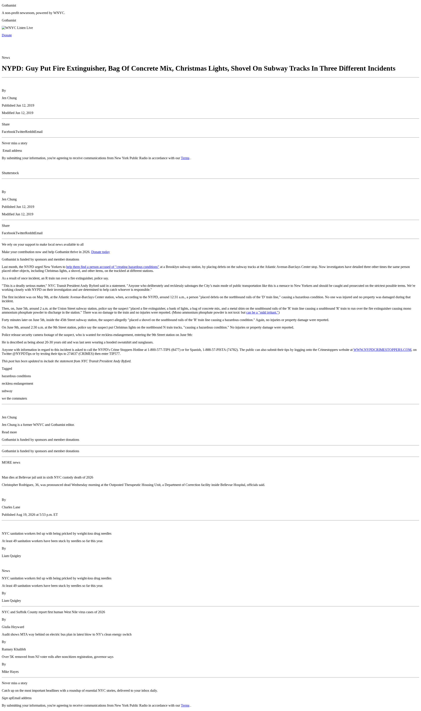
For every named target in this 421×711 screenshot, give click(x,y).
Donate (7, 35)
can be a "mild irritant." (262, 312)
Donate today (100, 252)
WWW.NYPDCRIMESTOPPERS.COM (382, 350)
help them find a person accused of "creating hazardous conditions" (112, 267)
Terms (185, 158)
